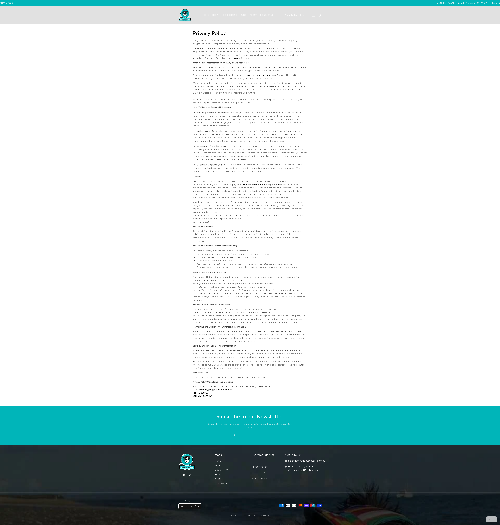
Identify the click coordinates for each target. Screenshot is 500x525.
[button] (215, 15)
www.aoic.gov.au (241, 58)
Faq (254, 460)
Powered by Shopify (260, 515)
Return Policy (259, 478)
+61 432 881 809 (200, 393)
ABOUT (218, 479)
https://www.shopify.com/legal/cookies (262, 184)
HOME (218, 460)
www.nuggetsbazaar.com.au (261, 75)
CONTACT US (221, 483)
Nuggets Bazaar (245, 515)
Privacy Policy (259, 466)
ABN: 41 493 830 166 (202, 396)
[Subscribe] (270, 435)
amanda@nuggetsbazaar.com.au (215, 389)
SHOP (217, 465)
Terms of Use (259, 472)
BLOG (217, 474)
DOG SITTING (221, 470)
